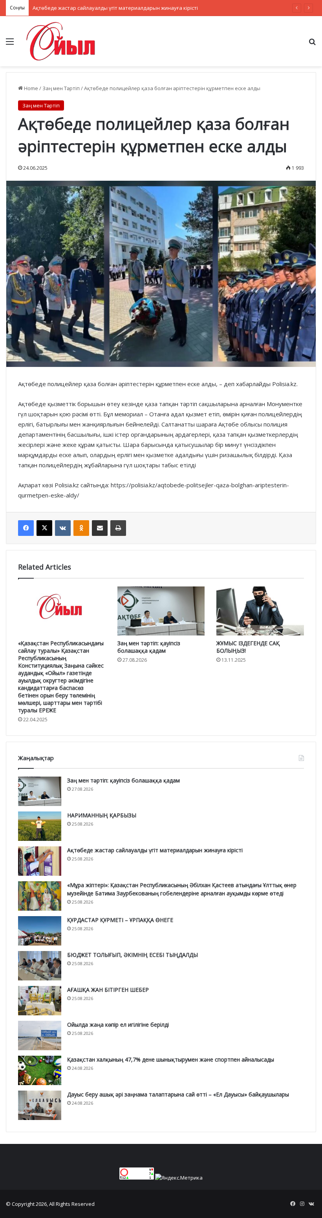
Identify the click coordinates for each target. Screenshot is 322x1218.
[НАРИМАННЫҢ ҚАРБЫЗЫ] (39, 826)
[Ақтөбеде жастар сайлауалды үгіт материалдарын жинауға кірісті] (39, 861)
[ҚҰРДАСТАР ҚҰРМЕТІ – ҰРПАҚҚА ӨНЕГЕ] (39, 931)
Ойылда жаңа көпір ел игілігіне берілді (118, 1024)
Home (30, 88)
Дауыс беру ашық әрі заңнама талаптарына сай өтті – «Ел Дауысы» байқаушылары (178, 1094)
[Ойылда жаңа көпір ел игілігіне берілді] (39, 1035)
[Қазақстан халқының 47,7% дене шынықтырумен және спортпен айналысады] (39, 1070)
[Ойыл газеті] (61, 41)
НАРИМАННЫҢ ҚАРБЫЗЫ (101, 815)
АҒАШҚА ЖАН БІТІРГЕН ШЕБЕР (108, 989)
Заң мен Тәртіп (61, 88)
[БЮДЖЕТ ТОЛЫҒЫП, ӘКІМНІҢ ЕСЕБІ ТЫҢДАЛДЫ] (39, 965)
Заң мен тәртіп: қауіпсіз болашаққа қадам (148, 646)
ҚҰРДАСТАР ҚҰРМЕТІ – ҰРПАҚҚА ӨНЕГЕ (120, 920)
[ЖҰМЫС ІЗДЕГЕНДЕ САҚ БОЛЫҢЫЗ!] (260, 611)
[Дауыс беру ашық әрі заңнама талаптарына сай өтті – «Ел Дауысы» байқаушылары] (39, 1105)
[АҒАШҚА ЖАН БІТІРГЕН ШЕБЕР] (39, 1000)
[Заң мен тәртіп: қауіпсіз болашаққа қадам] (161, 610)
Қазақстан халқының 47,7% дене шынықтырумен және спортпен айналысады (170, 1059)
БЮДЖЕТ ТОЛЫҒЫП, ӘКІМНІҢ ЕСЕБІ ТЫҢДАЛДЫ (132, 954)
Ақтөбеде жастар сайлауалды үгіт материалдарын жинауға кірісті (115, 7)
